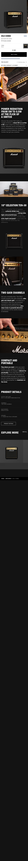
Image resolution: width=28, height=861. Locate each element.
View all (24, 431)
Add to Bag (14, 54)
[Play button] (14, 189)
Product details (7, 40)
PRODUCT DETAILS (8, 423)
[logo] (6, 6)
